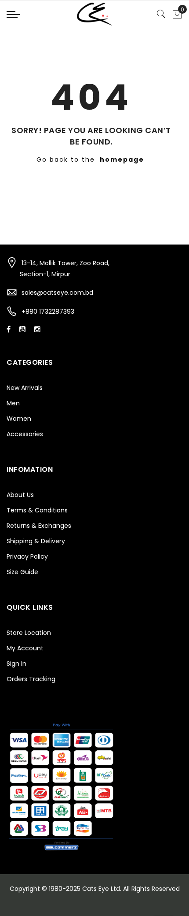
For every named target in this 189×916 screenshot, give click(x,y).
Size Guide (22, 571)
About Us (20, 494)
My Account (25, 648)
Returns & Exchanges (39, 525)
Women (19, 418)
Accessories (25, 434)
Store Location (29, 632)
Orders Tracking (31, 679)
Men (13, 403)
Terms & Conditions (37, 510)
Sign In (16, 663)
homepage (122, 159)
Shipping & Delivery (36, 541)
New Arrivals (25, 387)
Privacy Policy (27, 556)
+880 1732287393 (48, 311)
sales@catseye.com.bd (57, 292)
